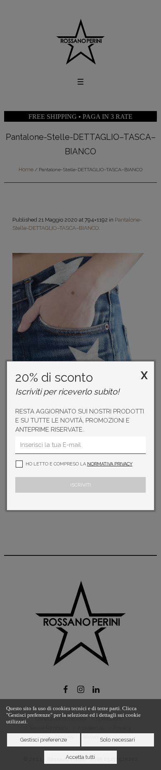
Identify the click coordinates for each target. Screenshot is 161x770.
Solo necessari (117, 740)
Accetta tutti (80, 757)
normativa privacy (110, 464)
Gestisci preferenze (43, 740)
